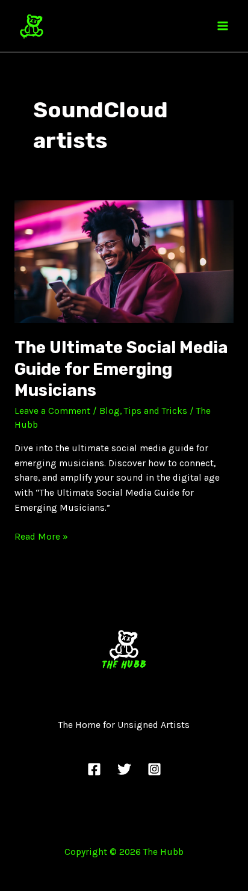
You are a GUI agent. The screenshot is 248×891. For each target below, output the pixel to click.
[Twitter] (124, 769)
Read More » (41, 535)
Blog (109, 410)
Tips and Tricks (155, 410)
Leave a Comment (52, 410)
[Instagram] (154, 769)
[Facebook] (94, 769)
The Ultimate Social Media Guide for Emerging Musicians (121, 369)
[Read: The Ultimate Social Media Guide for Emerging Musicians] (124, 261)
